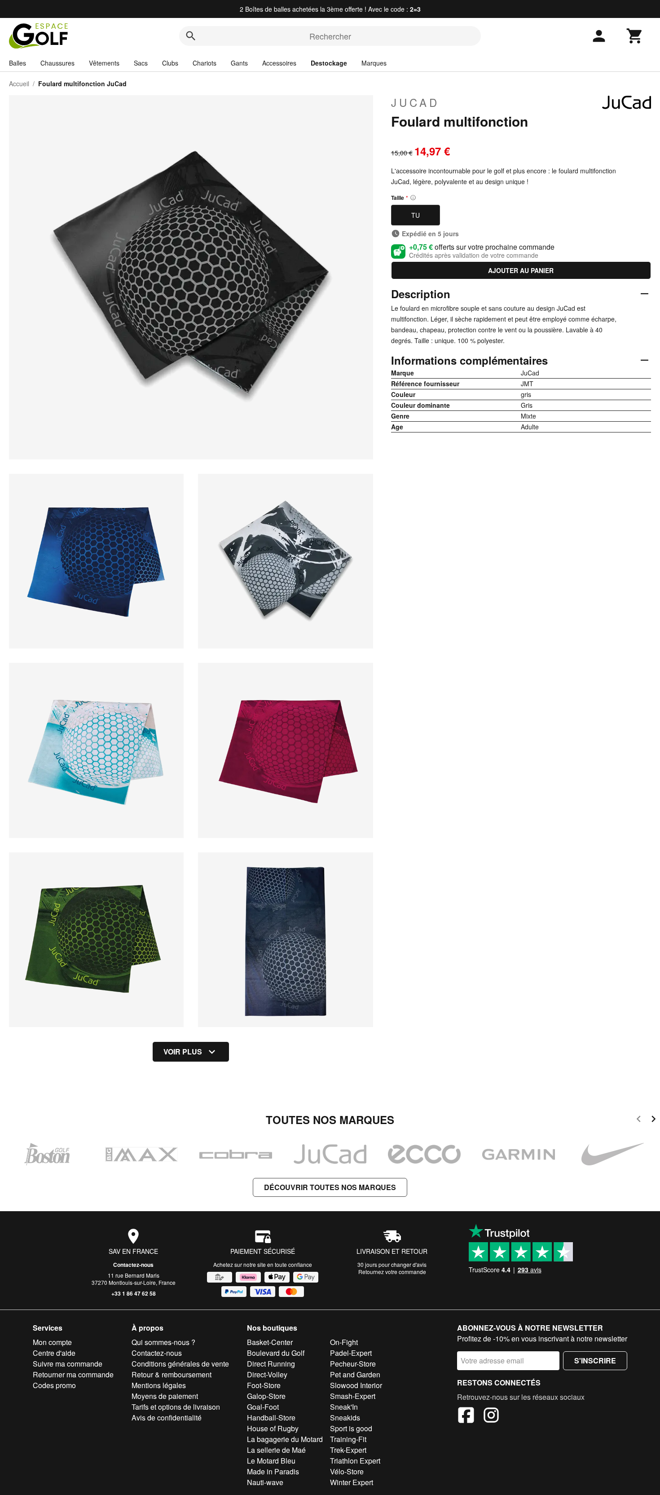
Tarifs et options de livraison (176, 1407)
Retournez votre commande (392, 1271)
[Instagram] (491, 1416)
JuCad (415, 102)
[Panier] (635, 36)
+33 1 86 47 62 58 (133, 1293)
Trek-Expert (348, 1450)
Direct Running (271, 1363)
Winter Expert (351, 1482)
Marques (374, 62)
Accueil (19, 83)
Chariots (204, 62)
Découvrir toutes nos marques (330, 1187)
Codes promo (54, 1385)
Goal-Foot (263, 1407)
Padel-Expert (351, 1353)
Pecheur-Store (353, 1363)
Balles (17, 62)
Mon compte (52, 1342)
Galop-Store (266, 1396)
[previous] (638, 1120)
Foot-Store (264, 1385)
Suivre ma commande (67, 1363)
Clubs (170, 62)
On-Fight (344, 1342)
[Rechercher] (191, 36)
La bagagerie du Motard (285, 1439)
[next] (653, 1120)
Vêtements (104, 62)
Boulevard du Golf (275, 1353)
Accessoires (279, 62)
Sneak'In (344, 1407)
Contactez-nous (133, 1264)
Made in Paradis (273, 1471)
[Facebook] (466, 1416)
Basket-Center (270, 1342)
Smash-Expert (352, 1396)
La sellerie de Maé (276, 1450)
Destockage (329, 62)
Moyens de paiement (165, 1396)
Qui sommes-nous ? (163, 1342)
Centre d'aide (54, 1353)
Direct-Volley (267, 1374)
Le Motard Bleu (271, 1460)
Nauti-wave (265, 1482)
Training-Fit (348, 1439)
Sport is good (351, 1428)
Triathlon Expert (355, 1460)
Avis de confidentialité (167, 1417)
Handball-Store (271, 1417)
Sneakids (345, 1417)
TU (415, 215)
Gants (239, 62)
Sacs (141, 62)
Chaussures (57, 62)
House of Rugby (273, 1428)
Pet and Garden (355, 1374)
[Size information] (413, 197)
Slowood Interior (356, 1385)
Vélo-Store (347, 1471)
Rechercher (330, 36)
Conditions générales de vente (180, 1363)
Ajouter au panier (521, 270)
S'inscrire (595, 1360)
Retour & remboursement (171, 1374)
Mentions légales (159, 1385)
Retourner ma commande (73, 1374)
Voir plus (182, 1051)
